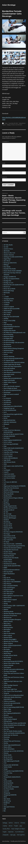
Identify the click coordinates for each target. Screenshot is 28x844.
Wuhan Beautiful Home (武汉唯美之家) (14, 725)
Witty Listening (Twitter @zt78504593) (15, 723)
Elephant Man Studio (10, 330)
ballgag (8, 124)
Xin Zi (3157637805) (9, 749)
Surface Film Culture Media (11, 663)
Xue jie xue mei (8, 757)
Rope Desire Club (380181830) (12, 581)
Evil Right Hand (8, 338)
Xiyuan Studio (8, 755)
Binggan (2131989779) (10, 276)
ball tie (11, 823)
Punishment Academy (10, 563)
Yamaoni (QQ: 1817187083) (11, 765)
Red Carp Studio (8, 571)
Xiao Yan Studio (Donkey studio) (13, 731)
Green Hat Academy (9, 368)
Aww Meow (7, 260)
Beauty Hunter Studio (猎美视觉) (13, 270)
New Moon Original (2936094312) (13, 532)
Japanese (10, 831)
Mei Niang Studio (8, 494)
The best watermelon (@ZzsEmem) (14, 669)
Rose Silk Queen (8, 593)
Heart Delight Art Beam (10, 388)
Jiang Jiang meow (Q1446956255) (13, 406)
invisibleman (7, 402)
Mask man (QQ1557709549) (11, 492)
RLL (5, 575)
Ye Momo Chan (8, 773)
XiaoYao (6, 743)
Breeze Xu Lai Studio (9, 288)
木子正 (5, 805)
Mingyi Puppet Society (10, 506)
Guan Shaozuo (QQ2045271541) (12, 372)
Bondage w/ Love (8, 282)
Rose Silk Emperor (9, 591)
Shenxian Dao (8, 617)
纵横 (5, 809)
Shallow (6, 609)
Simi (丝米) (7, 631)
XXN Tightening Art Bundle (11, 761)
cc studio (6, 296)
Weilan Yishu (7, 711)
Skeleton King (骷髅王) (10, 639)
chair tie (16, 823)
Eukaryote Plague (9, 336)
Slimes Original (8, 643)
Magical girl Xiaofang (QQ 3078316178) (14, 486)
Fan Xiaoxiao (7, 344)
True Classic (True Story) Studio (13, 691)
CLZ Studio (7, 302)
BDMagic (6, 264)
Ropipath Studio (8, 589)
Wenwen (6, 715)
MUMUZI (6, 520)
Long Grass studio (9, 474)
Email (3, 170)
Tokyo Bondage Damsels (11, 685)
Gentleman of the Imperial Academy (14, 362)
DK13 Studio (7, 314)
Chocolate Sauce (8, 300)
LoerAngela (7, 470)
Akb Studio (7, 251)
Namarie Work (8, 526)
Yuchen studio (8, 781)
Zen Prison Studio (9, 789)
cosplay (5, 825)
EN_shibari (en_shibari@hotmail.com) (14, 332)
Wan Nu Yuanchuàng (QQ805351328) (14, 707)
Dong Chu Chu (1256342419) (11, 316)
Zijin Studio (7, 799)
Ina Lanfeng (7, 400)
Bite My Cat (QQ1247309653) (11, 278)
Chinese (13, 124)
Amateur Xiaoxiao (9, 255)
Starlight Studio (8, 651)
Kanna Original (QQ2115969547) (12, 440)
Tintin (5, 683)
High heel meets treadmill (11, 394)
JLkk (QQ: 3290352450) (10, 422)
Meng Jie (6, 502)
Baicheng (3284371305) (10, 262)
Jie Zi (5, 412)
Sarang (6, 603)
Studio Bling (7, 653)
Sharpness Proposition (10, 615)
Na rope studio (8, 524)
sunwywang (7, 659)
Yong (5, 779)
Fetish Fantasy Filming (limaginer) (14, 348)
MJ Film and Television (10, 508)
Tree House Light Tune (10, 689)
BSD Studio (7, 292)
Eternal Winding (8, 334)
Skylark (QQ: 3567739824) (11, 641)
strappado (6, 834)
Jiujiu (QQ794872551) (9, 420)
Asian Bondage (9, 5)
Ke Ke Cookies (8, 442)
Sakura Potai (7, 601)
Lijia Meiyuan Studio (9, 462)
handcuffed (6, 828)
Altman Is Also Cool (9, 253)
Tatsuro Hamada (8, 665)
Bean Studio (7, 266)
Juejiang (6, 428)
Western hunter (8, 717)
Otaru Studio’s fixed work (11, 549)
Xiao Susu (6, 729)
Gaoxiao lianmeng (9, 356)
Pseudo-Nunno (8, 561)
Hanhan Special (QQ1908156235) (13, 378)
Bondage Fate (7, 280)
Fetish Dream (7, 346)
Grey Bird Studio (8, 370)
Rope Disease (7, 583)
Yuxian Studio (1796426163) (11, 787)
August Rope (7, 259)
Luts (5, 484)
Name (3, 163)
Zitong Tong (7, 801)
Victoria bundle (8, 705)
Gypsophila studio (9, 374)
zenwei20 (6, 791)
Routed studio (8, 597)
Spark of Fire (7, 647)
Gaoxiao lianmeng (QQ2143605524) (13, 358)
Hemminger (7, 392)
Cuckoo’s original (9, 306)
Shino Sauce (7, 623)
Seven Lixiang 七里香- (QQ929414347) (14, 605)
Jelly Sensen (7, 404)
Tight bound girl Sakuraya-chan (13, 681)
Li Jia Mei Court (8, 454)
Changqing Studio (9, 298)
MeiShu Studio (8, 496)
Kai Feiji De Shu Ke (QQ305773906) (13, 434)
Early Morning (8, 324)
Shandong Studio (8, 611)
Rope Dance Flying (9, 579)
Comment (5, 141)
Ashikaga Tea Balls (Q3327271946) (13, 257)
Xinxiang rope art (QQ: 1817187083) (13, 751)
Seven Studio (7, 607)
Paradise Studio (8, 551)
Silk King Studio (8, 627)
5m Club (6, 247)
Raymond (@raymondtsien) (11, 569)
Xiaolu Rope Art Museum (11, 735)
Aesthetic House (8, 249)
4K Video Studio (8, 245)
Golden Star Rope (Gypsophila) (12, 366)
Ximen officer (8, 747)
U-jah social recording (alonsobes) (13, 695)
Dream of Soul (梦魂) (9, 320)
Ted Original (7, 667)
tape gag (12, 834)
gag (21, 825)
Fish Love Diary (8, 352)
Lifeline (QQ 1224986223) (11, 458)
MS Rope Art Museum (10, 516)
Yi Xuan (6, 775)
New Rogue (7, 534)
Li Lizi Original (8, 456)
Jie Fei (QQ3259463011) (10, 410)
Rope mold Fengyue (9, 587)
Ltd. (5, 480)
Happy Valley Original (10, 382)
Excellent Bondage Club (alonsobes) (14, 342)
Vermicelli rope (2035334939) (12, 703)
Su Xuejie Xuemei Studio (10, 655)
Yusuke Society (8, 785)
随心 (5, 811)
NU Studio (6, 542)
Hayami (6, 384)
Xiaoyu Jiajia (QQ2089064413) (12, 745)
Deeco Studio (7, 312)
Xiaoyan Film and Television (12, 741)
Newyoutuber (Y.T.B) (9, 536)
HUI (5, 396)
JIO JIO (5, 418)
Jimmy (5, 123)
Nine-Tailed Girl (8, 540)
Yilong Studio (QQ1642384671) (12, 777)
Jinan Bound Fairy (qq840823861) (13, 414)
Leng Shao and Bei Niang (11, 452)
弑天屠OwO (7, 803)
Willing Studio (8, 721)
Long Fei (6, 472)
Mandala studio (8, 490)
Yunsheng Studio (8, 783)
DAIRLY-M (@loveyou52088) (11, 308)
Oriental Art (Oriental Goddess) (13, 547)
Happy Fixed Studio (9, 380)
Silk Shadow (7, 629)
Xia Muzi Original (9, 727)
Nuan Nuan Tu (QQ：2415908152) (13, 543)
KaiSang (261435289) (9, 436)
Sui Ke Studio (7, 657)
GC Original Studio (9, 360)
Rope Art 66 (7, 577)
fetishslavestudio (9, 350)
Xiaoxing (6, 739)
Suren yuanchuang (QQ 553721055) (13, 661)
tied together (21, 834)
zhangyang (7, 793)
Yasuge (6, 769)
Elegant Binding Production (12, 326)
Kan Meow (7, 438)
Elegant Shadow (8, 328)
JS (4, 426)
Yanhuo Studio (8, 767)
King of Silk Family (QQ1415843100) (14, 448)
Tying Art (6, 693)
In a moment (7, 398)
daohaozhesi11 (8, 310)
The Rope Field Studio (10, 671)
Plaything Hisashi (9, 555)
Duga (5, 322)
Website (4, 177)
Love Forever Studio (9, 478)
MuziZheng (7, 522)
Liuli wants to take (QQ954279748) (13, 466)
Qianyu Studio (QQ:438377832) (12, 565)
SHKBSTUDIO (7, 625)
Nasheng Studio (8, 528)
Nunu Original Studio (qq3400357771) (14, 545)
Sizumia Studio (8, 637)
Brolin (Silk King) (9, 290)
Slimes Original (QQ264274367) (12, 645)
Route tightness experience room (13, 595)
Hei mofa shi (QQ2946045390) (12, 390)
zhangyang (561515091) (10, 795)
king (5, 446)
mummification (18, 124)
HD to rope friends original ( (12, 386)
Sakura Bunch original (10, 599)
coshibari (6, 304)
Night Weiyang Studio (10, 538)
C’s (4, 294)
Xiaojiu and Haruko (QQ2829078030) (14, 733)
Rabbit (5, 567)
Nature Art (7, 530)
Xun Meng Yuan (8, 759)
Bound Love (7, 286)
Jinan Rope (7, 416)
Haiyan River (7, 376)
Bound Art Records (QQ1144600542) (14, 284)
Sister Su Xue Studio (9, 633)
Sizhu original (8, 635)
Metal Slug (7, 504)
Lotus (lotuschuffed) (9, 476)
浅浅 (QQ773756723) (9, 807)
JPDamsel (6, 424)
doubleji (6, 318)
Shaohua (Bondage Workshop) (12, 613)
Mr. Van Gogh (7, 514)
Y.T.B (5, 763)
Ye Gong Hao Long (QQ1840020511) (13, 771)
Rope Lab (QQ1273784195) (11, 585)
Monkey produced (9, 510)
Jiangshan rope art (9, 408)
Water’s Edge (7, 709)
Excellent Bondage (9, 340)
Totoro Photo (7, 687)
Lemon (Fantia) (8, 450)
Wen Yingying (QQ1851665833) (12, 713)
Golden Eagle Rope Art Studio (12, 364)
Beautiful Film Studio (10, 268)
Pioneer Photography (10, 553)
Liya (5, 468)
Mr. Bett (6, 512)
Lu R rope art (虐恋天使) (10, 482)
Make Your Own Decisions (11, 488)
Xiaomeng (6, 737)
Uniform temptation (9, 701)
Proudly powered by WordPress (18, 841)
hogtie (4, 831)
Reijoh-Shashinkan (9, 573)
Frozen (6, 354)
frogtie (16, 825)
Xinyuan (6, 753)
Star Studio (7, 649)
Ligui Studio (7, 460)
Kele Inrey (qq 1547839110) (11, 444)
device (10, 825)
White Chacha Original (10, 719)
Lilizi (5, 464)
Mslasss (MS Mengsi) (10, 518)
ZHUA (5, 797)
